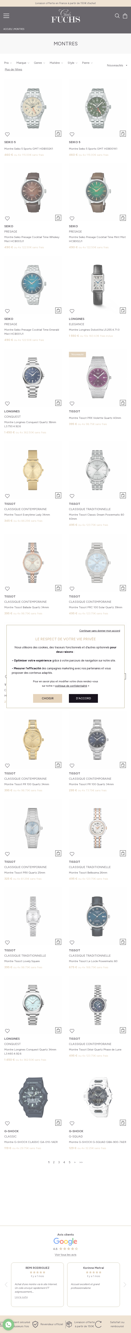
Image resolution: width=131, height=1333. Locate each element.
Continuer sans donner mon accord (99, 630)
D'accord (83, 698)
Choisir (48, 698)
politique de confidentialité (71, 685)
